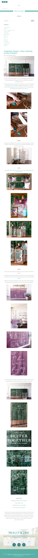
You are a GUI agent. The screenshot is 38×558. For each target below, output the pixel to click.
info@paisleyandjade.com (15, 537)
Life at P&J (5, 35)
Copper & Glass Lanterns (10, 170)
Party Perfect (22, 507)
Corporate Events (6, 27)
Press (5, 38)
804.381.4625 (25, 537)
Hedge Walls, (25, 379)
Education (5, 28)
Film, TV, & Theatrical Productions (9, 30)
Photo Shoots (6, 37)
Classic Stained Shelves (27, 170)
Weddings (5, 45)
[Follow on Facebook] (2, 2)
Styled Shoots (6, 41)
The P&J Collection (7, 42)
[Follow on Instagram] (4, 2)
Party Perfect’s (27, 280)
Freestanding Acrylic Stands (11, 379)
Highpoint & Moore (7, 31)
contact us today (20, 519)
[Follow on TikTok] (6, 2)
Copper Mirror (19, 143)
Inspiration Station (6, 34)
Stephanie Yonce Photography (12, 85)
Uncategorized (6, 44)
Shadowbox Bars (9, 275)
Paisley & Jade (20, 502)
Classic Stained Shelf (14, 280)
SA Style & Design (7, 84)
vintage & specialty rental (15, 512)
